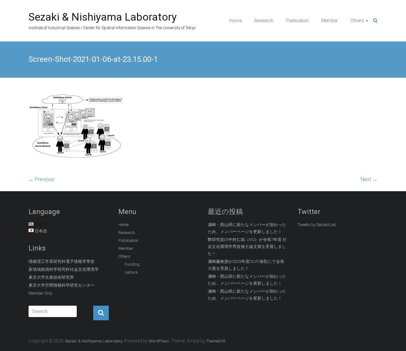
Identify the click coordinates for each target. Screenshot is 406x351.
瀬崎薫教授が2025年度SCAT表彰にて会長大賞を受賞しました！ (246, 265)
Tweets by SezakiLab (317, 224)
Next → (369, 179)
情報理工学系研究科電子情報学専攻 (62, 261)
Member (329, 20)
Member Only (40, 293)
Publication (297, 20)
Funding (132, 264)
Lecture (131, 272)
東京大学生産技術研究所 (51, 277)
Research (263, 20)
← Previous (41, 179)
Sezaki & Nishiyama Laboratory (103, 16)
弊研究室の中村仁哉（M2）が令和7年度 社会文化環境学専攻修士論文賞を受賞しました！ (247, 246)
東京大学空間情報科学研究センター (62, 285)
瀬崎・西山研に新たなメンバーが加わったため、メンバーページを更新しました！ (247, 228)
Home (235, 20)
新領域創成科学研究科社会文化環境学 (64, 269)
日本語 (41, 231)
